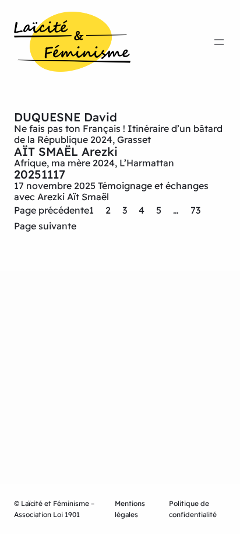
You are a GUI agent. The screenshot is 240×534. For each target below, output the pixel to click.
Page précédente (51, 210)
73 (195, 210)
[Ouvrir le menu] (219, 42)
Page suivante (45, 226)
